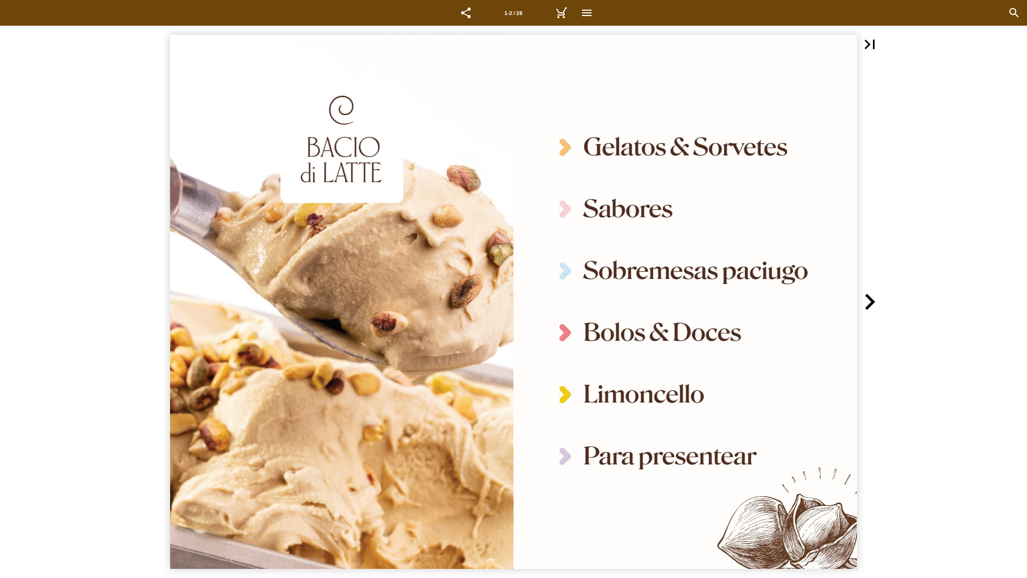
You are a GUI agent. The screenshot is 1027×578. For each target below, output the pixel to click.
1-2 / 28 (513, 13)
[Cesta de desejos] (561, 13)
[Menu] (587, 13)
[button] (466, 13)
